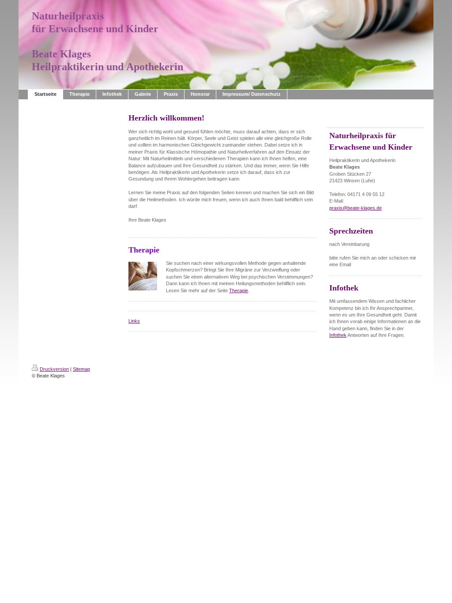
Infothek (338, 335)
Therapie (238, 290)
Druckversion (54, 369)
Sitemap (81, 369)
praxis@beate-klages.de (355, 208)
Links (134, 321)
